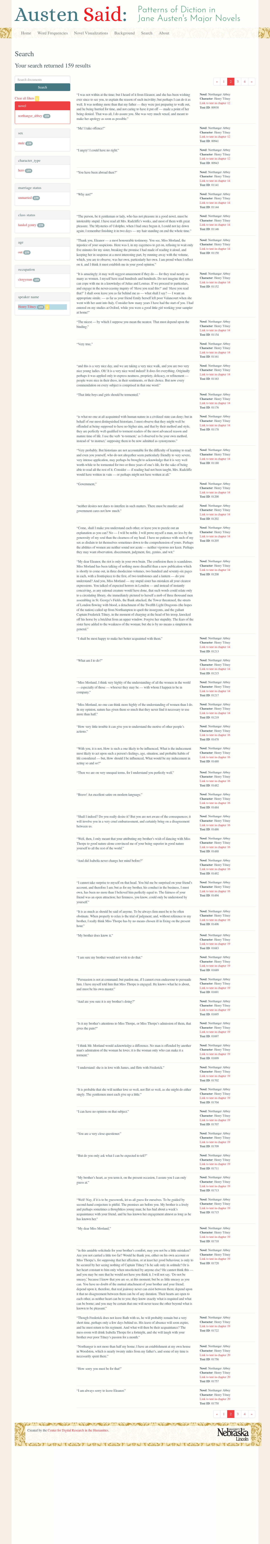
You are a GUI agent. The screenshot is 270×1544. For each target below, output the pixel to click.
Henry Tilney (27, 306)
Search (147, 32)
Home (26, 32)
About (164, 32)
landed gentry (27, 225)
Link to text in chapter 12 (215, 103)
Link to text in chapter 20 (215, 1355)
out (20, 252)
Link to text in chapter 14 (215, 181)
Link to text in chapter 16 (215, 735)
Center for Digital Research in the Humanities (78, 1430)
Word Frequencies (53, 32)
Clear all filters (26, 98)
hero (21, 170)
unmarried (25, 197)
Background (124, 32)
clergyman (25, 279)
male (21, 143)
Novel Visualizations (91, 32)
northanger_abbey (30, 115)
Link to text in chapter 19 (215, 944)
